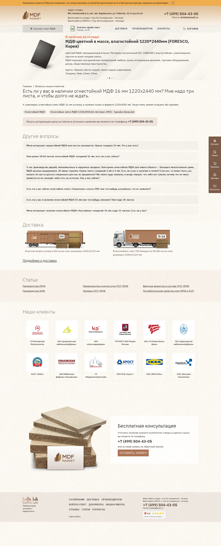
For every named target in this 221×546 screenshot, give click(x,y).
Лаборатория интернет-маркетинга (29, 508)
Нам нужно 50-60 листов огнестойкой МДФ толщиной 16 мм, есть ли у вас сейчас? (72, 156)
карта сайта (74, 516)
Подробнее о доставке (40, 260)
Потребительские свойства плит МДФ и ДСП (168, 290)
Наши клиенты (115, 504)
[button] (107, 78)
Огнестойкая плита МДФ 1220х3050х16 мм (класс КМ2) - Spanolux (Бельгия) (92, 111)
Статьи (85, 509)
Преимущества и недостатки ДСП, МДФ (105, 286)
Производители (142, 28)
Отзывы (74, 509)
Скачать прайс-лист (88, 27)
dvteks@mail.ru (189, 17)
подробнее (136, 13)
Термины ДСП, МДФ (94, 290)
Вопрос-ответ (77, 504)
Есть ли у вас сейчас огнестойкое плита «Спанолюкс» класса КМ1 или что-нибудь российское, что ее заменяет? (88, 188)
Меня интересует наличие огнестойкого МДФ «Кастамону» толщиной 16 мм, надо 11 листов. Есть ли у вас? (86, 210)
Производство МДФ (34, 286)
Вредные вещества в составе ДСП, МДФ (166, 286)
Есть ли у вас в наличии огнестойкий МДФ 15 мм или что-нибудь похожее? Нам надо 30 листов (80, 199)
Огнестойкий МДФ (35, 111)
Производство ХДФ (34, 290)
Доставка (121, 28)
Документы (96, 504)
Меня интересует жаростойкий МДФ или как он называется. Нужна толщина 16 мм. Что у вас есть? (82, 145)
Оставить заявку (133, 453)
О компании (76, 499)
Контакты (163, 28)
